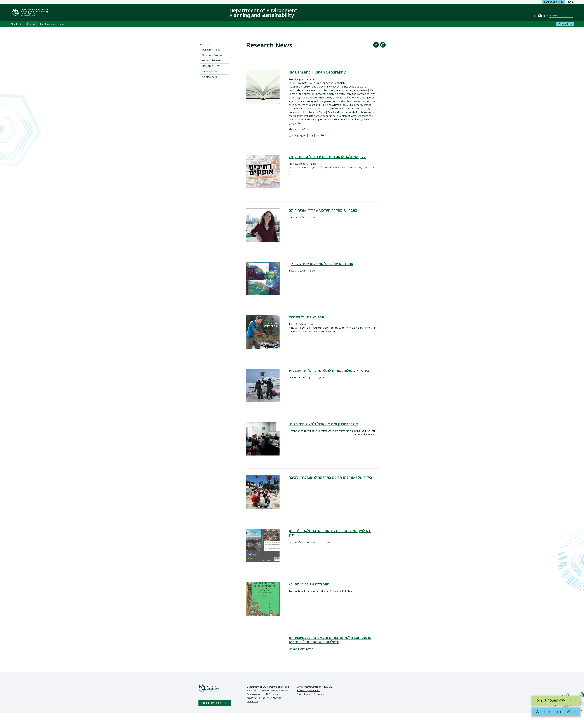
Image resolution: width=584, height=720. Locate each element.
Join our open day (550, 700)
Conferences (209, 77)
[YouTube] (540, 15)
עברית (571, 1)
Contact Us (565, 24)
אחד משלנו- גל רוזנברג (306, 317)
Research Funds (211, 66)
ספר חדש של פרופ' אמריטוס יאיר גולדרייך (321, 264)
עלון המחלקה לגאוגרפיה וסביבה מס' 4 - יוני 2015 (327, 157)
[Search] (571, 15)
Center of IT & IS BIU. (322, 687)
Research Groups (212, 55)
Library (60, 24)
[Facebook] (534, 16)
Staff (22, 24)
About (14, 24)
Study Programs (47, 24)
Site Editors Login (211, 703)
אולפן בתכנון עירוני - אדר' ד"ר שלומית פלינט (323, 424)
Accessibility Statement (308, 691)
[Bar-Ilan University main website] (208, 691)
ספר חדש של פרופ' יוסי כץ (309, 584)
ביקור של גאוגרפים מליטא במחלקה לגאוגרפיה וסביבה (330, 477)
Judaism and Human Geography (317, 72)
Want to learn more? (553, 712)
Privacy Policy (304, 694)
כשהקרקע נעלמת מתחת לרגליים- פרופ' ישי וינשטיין (329, 371)
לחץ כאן (293, 649)
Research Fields (211, 50)
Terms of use (320, 694)
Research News (211, 61)
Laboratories (209, 71)
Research (31, 24)
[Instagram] (545, 16)
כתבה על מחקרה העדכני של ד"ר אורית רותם (323, 210)
